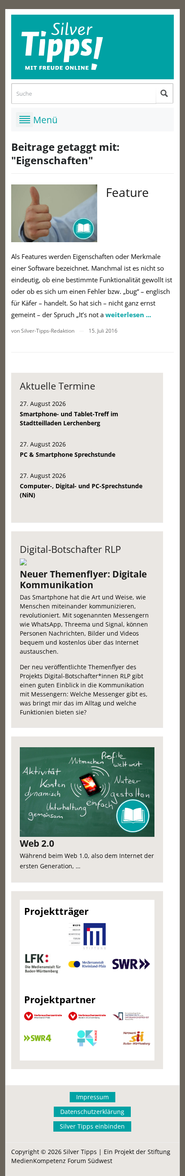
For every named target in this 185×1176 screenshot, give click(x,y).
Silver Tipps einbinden (92, 1126)
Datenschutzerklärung (92, 1111)
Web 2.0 (37, 843)
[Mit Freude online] (92, 47)
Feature (127, 192)
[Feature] (54, 213)
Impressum (92, 1097)
